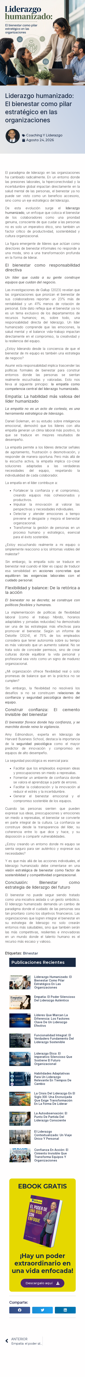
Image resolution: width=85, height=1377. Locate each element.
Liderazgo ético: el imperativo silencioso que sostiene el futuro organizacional (53, 1059)
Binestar (30, 953)
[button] (19, 1310)
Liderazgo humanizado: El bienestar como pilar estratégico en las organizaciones (53, 982)
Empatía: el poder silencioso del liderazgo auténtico (54, 998)
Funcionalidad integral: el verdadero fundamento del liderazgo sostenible (54, 1038)
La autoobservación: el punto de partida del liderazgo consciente (50, 1116)
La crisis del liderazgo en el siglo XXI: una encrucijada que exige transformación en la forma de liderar (54, 1098)
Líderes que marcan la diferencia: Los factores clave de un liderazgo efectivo (52, 1020)
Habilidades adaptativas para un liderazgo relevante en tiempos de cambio (52, 1078)
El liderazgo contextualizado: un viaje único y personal (53, 1135)
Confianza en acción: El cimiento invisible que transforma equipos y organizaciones (51, 1155)
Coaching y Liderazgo (44, 135)
